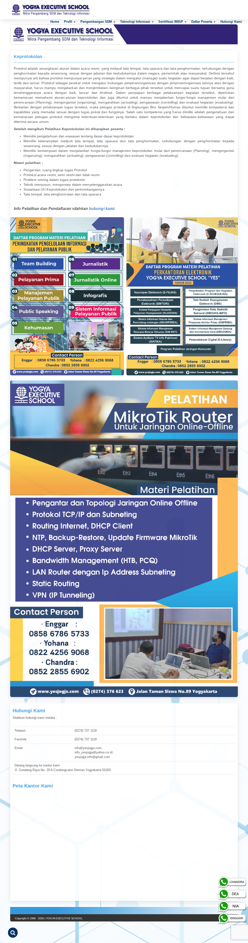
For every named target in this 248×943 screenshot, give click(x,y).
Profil (68, 21)
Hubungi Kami (231, 21)
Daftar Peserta (202, 21)
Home (54, 21)
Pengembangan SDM (96, 21)
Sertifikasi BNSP (171, 21)
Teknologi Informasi (135, 21)
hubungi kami (101, 209)
